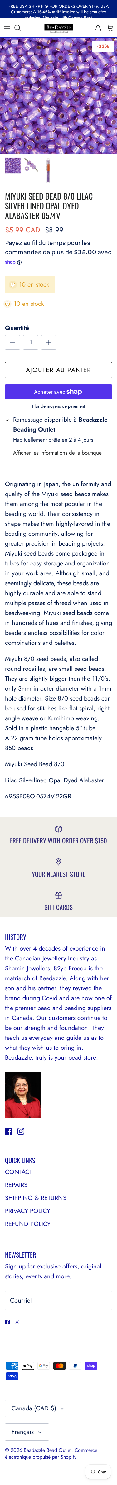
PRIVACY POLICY (27, 1210)
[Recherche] (20, 28)
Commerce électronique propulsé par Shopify (51, 1454)
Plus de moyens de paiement (58, 406)
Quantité (17, 328)
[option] (58, 96)
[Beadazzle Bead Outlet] (58, 27)
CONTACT (18, 1171)
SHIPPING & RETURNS (35, 1197)
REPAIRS (16, 1184)
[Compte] (96, 28)
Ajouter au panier (58, 370)
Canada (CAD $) (34, 1408)
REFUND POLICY (28, 1223)
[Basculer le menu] (7, 28)
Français (23, 1431)
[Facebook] (8, 1131)
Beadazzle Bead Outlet (47, 1450)
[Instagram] (20, 1131)
